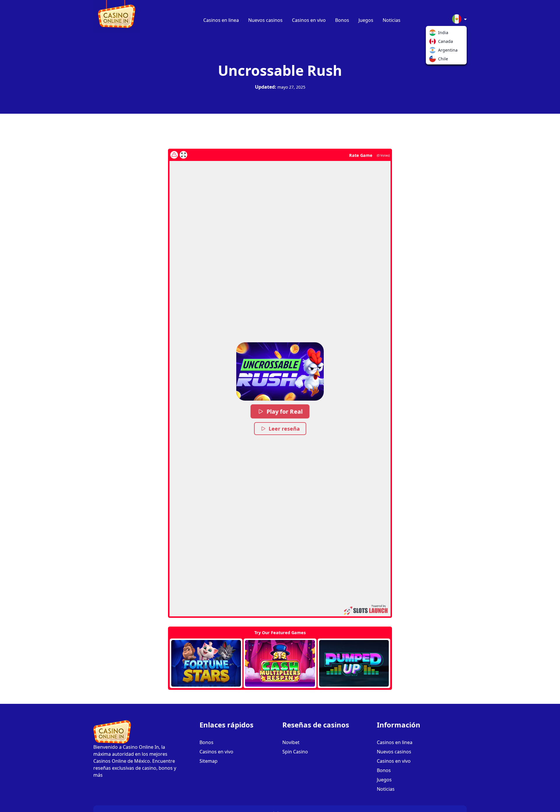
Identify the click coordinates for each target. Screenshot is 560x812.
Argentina (433, 51)
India (433, 33)
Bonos (342, 20)
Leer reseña (284, 428)
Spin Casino (295, 751)
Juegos (365, 20)
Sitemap (209, 761)
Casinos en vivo (309, 20)
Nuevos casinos (265, 20)
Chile (433, 60)
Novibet (291, 742)
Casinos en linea (221, 20)
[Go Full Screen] (183, 155)
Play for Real (284, 411)
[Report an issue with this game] (174, 155)
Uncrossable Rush (280, 70)
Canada (433, 42)
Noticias (391, 20)
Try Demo (206, 663)
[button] (280, 371)
